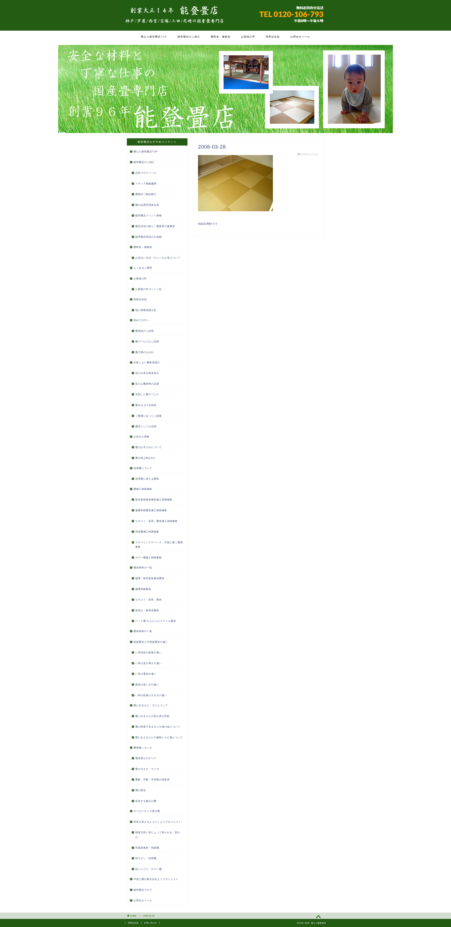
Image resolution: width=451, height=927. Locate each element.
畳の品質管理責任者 (147, 205)
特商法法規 (273, 36)
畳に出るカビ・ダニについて (151, 705)
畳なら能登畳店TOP (154, 36)
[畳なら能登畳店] (225, 28)
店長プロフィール (145, 173)
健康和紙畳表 (143, 589)
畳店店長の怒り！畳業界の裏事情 (155, 226)
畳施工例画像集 (143, 489)
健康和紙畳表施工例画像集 (151, 510)
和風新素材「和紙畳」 (148, 847)
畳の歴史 (140, 790)
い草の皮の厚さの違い (148, 663)
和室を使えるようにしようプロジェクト (157, 822)
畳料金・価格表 (220, 36)
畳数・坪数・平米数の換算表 (152, 779)
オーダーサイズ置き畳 (147, 811)
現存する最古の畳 (145, 801)
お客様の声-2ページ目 (148, 289)
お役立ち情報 (141, 436)
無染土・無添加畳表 (147, 610)
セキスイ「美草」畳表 (148, 599)
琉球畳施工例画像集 (147, 531)
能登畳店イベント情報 (148, 215)
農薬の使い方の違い (147, 684)
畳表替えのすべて (145, 758)
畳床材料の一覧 (143, 631)
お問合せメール (300, 36)
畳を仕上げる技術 (145, 405)
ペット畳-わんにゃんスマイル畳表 (155, 621)
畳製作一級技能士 (145, 194)
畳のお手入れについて (148, 447)
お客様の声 (248, 36)
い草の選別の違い (145, 674)
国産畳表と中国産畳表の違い (151, 642)
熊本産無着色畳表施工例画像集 (153, 499)
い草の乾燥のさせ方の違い (151, 695)
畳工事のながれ (144, 352)
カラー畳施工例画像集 (148, 557)
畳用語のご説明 (144, 331)
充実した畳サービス (147, 394)
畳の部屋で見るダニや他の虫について (157, 726)
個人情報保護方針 (145, 310)
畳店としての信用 (145, 426)
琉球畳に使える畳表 (147, 479)
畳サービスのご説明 (147, 341)
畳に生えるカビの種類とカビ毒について (159, 737)
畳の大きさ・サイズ (147, 769)
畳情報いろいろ (143, 747)
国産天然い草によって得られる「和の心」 (157, 834)
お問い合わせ (150, 923)
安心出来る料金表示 (147, 373)
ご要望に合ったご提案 (148, 416)
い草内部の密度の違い (148, 652)
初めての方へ (141, 320)
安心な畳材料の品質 (147, 384)
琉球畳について (143, 468)
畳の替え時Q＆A (145, 458)
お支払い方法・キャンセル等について (157, 258)
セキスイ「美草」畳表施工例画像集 (156, 521)
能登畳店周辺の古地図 (148, 237)
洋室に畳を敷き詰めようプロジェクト (156, 879)
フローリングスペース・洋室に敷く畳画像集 (159, 544)
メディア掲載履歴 (145, 183)
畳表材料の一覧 (143, 567)
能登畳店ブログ (143, 890)
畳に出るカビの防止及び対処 (152, 716)
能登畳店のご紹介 (189, 36)
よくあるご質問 (143, 268)
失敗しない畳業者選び (147, 362)
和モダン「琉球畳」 (147, 858)
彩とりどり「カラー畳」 (149, 869)
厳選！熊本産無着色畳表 (149, 578)
